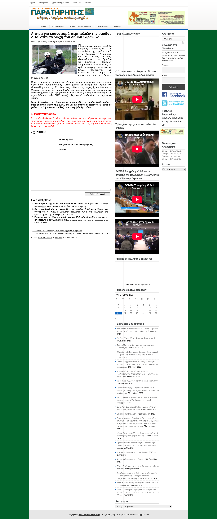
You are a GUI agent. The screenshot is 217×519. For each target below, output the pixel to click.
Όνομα (165, 65)
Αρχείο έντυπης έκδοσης (60, 3)
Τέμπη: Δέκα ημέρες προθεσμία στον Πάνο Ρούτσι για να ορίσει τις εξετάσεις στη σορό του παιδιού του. (138, 390)
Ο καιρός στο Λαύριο (171, 156)
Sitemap (88, 3)
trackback (58, 237)
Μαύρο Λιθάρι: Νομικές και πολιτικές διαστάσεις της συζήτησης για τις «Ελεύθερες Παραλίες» (137, 374)
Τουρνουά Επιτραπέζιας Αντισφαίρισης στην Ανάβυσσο (57, 230)
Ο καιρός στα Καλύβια (171, 153)
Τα (126, 285)
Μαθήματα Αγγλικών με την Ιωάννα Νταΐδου (136, 380)
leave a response (45, 237)
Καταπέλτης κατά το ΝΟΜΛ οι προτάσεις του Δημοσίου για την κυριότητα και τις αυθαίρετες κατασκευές (137, 364)
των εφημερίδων (143, 285)
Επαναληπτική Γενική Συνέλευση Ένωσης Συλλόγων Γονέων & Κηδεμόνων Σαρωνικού (73, 233)
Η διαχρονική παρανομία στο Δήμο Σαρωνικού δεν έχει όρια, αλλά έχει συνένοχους (137, 398)
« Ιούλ (117, 318)
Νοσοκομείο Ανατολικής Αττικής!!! (131, 459)
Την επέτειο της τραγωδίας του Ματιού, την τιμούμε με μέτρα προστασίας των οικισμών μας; (136, 445)
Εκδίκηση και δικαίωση (126, 413)
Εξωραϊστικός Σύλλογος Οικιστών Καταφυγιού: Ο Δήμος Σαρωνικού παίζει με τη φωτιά (137, 353)
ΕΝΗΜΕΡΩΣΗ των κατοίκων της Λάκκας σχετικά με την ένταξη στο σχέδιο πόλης (137, 329)
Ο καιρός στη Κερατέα (171, 158)
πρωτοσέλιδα (132, 285)
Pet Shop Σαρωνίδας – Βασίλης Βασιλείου (135, 338)
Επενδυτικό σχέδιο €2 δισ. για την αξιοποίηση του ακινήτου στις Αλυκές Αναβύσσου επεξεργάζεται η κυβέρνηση (137, 475)
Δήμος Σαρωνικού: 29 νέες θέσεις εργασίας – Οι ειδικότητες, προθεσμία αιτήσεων (138, 434)
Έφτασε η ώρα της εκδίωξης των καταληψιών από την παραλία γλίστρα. (136, 408)
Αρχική (32, 3)
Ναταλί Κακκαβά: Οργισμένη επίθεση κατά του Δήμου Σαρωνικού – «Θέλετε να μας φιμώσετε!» (138, 490)
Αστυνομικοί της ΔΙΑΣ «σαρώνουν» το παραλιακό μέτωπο (66, 203)
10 (118, 308)
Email (164, 75)
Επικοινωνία (76, 3)
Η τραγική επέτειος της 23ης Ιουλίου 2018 (135, 452)
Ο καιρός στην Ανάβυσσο (172, 150)
